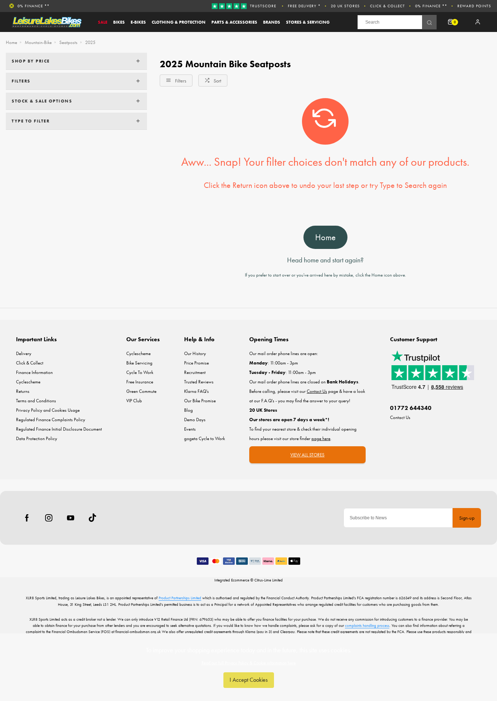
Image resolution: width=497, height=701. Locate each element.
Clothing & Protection (179, 22)
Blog (188, 410)
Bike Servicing (139, 363)
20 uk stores (345, 5)
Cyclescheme (28, 382)
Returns (22, 391)
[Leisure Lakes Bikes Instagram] (49, 518)
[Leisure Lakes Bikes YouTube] (71, 518)
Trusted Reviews (199, 382)
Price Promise (196, 363)
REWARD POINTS (474, 5)
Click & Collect (387, 5)
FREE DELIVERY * (304, 5)
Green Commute (141, 391)
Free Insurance (139, 382)
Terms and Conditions (36, 401)
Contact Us (400, 417)
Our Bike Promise (200, 401)
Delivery (23, 353)
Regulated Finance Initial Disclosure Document (59, 429)
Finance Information (34, 372)
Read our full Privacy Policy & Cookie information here (249, 663)
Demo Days (195, 419)
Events (190, 429)
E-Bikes (138, 22)
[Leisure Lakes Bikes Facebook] (27, 518)
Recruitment (195, 372)
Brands (271, 22)
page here (320, 438)
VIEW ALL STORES (307, 455)
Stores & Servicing (308, 22)
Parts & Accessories (234, 22)
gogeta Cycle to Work (204, 438)
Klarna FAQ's (196, 391)
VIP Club (134, 401)
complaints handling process (367, 625)
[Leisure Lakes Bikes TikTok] (92, 518)
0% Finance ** (33, 5)
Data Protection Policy (36, 438)
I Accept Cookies (249, 680)
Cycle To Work (139, 372)
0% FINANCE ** (431, 5)
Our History (195, 353)
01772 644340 (411, 408)
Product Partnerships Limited (180, 597)
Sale (102, 22)
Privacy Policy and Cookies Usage (48, 410)
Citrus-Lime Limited (268, 580)
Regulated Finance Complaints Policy (50, 419)
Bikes (119, 22)
